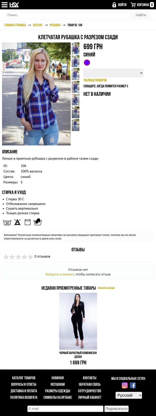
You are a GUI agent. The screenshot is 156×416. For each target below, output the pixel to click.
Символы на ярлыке (57, 397)
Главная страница (15, 25)
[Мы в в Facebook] (133, 385)
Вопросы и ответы (23, 384)
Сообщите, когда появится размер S (105, 86)
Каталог (38, 25)
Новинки (58, 378)
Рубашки (55, 25)
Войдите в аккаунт (60, 274)
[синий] (87, 63)
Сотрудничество (89, 391)
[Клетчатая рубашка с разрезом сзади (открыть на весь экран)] (36, 93)
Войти (122, 4)
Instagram (58, 384)
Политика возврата (23, 397)
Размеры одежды (57, 391)
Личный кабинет (89, 397)
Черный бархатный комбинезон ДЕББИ (78, 355)
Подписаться (116, 409)
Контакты (89, 378)
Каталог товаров (23, 378)
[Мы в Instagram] (125, 385)
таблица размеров (95, 80)
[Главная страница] (14, 4)
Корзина (145, 4)
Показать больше (106, 288)
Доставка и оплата (24, 391)
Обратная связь (90, 384)
